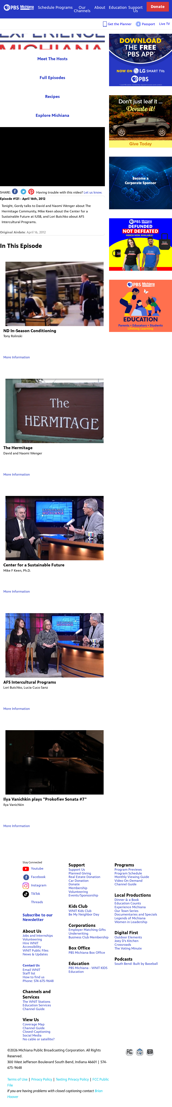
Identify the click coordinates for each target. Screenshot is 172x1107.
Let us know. (93, 192)
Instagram (38, 885)
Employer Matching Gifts (87, 930)
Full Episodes (52, 77)
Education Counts (128, 903)
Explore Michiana (52, 115)
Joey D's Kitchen (126, 941)
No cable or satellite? (39, 1039)
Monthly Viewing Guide (132, 877)
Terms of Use (17, 1079)
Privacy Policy (41, 1079)
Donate (158, 6)
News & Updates (35, 954)
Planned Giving (80, 873)
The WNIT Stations (36, 1002)
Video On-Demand (128, 881)
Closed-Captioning (36, 1032)
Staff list (29, 973)
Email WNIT (31, 970)
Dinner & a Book (127, 900)
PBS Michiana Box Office (87, 953)
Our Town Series (126, 911)
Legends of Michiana (130, 918)
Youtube (37, 868)
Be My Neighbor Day (84, 914)
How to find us (33, 977)
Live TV (164, 24)
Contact (140, 1051)
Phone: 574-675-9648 (38, 981)
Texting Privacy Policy (72, 1079)
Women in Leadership (131, 922)
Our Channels (82, 9)
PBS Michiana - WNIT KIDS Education (88, 970)
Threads (37, 902)
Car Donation (79, 881)
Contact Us (31, 965)
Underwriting (78, 933)
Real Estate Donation (84, 877)
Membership (78, 888)
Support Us (135, 9)
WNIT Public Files (35, 950)
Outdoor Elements (128, 937)
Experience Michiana (52, 41)
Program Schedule (128, 873)
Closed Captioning (150, 1051)
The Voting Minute (128, 948)
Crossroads (123, 945)
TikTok (35, 894)
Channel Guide (34, 1009)
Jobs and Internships (38, 936)
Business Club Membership (88, 937)
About (99, 7)
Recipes (52, 96)
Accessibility (32, 947)
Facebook (38, 877)
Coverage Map (33, 1024)
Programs (64, 7)
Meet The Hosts (52, 58)
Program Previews (128, 870)
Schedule (46, 7)
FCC (129, 1051)
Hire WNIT (30, 943)
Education (118, 7)
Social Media (32, 1035)
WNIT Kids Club (80, 911)
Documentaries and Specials (136, 914)
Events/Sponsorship (83, 895)
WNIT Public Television (18, 7)
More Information (16, 357)
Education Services (37, 1005)
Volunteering (32, 939)
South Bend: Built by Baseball (136, 964)
